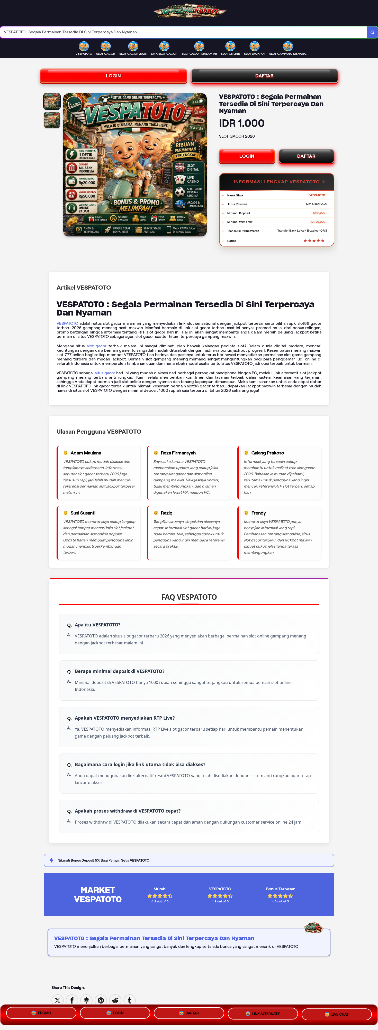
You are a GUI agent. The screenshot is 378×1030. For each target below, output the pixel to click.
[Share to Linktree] (86, 1000)
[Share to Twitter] (57, 1000)
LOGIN (113, 75)
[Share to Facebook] (72, 1000)
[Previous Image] (67, 166)
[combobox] (183, 32)
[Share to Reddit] (115, 1000)
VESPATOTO (67, 323)
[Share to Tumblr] (129, 1000)
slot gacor (96, 346)
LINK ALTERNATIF (266, 1015)
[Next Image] (203, 166)
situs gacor (105, 373)
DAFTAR (264, 75)
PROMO (44, 1014)
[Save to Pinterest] (101, 1000)
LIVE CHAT (339, 1015)
